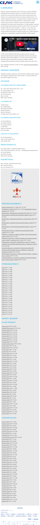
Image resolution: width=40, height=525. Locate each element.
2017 (3, 283)
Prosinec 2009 (6, 396)
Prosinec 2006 (6, 407)
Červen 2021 (5, 349)
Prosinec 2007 (6, 404)
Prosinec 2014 (6, 376)
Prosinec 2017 (6, 365)
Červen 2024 (5, 336)
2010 (3, 296)
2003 (3, 310)
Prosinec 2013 (6, 380)
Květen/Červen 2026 (7, 328)
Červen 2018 (5, 363)
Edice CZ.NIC (10, 515)
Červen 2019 (5, 359)
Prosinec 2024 (6, 334)
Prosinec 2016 (6, 369)
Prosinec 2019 (6, 357)
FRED (7, 514)
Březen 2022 (5, 441)
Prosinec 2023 (6, 338)
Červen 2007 (5, 406)
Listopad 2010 (6, 392)
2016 (3, 285)
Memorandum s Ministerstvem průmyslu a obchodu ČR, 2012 (18, 219)
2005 (3, 306)
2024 (3, 269)
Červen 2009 (5, 398)
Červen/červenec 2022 (8, 437)
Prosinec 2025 (6, 330)
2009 (3, 298)
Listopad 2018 (6, 454)
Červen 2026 (5, 326)
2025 (3, 267)
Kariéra (35, 515)
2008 (3, 300)
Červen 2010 (5, 394)
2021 (3, 275)
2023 (3, 271)
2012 (3, 292)
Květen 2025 (5, 425)
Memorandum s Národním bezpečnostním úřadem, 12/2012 (17, 223)
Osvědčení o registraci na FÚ (9, 209)
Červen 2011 (5, 390)
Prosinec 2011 (6, 388)
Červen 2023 (5, 340)
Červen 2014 (5, 378)
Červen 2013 (5, 382)
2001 (3, 314)
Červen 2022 (5, 345)
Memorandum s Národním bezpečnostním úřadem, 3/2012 (17, 215)
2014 (3, 289)
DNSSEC (13, 514)
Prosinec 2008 (6, 400)
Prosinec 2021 (6, 347)
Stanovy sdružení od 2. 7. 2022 (10, 207)
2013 (3, 291)
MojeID (2, 514)
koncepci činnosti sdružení (31, 64)
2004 (3, 308)
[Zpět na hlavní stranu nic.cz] (12, 3)
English (36, 519)
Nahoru (20, 508)
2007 (3, 302)
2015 (3, 287)
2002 (3, 312)
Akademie (3, 515)
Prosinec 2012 (6, 384)
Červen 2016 (5, 371)
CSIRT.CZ (29, 514)
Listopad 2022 (6, 342)
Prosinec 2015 (6, 373)
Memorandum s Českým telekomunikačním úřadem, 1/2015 (17, 226)
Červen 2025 (5, 332)
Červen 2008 (5, 402)
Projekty (35, 514)
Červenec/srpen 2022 (7, 344)
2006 (3, 304)
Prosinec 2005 (6, 411)
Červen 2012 (5, 386)
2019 (3, 279)
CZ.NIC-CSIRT (21, 514)
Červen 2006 (5, 409)
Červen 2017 (5, 367)
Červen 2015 (5, 374)
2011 (3, 294)
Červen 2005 (5, 413)
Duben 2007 (5, 501)
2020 (3, 277)
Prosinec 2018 (6, 361)
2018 (3, 281)
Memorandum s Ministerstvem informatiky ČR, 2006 (15, 213)
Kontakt (29, 515)
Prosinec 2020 (6, 353)
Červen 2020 (5, 355)
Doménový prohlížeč (21, 515)
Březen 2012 (5, 482)
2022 (3, 273)
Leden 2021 (5, 351)
